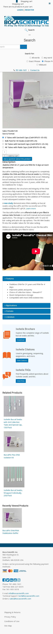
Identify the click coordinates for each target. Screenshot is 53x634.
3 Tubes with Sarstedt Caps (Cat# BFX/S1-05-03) (26, 137)
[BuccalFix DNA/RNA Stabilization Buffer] (12, 518)
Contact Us (34, 70)
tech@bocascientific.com (28, 596)
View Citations (22, 360)
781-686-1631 (21, 70)
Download (20, 340)
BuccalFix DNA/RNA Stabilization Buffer (10, 531)
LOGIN (20, 10)
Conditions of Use (11, 621)
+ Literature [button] (9, 317)
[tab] (26, 278)
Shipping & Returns (12, 612)
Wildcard (42, 64)
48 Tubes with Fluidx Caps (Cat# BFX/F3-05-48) (25, 147)
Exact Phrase (34, 61)
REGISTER (29, 10)
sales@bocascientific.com (20, 598)
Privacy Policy (10, 617)
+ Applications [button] (11, 305)
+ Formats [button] (9, 311)
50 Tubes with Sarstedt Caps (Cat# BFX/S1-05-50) (26, 144)
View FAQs (20, 381)
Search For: (29, 53)
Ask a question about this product (17, 159)
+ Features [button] (9, 278)
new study (8, 203)
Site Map (8, 625)
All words (36, 57)
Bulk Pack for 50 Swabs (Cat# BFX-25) (21, 141)
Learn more (31, 208)
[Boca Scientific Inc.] (26, 21)
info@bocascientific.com (19, 593)
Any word (48, 57)
